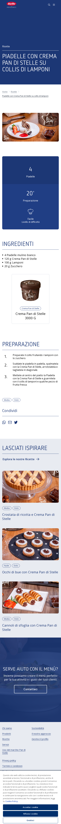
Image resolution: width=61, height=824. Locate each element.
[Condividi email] (10, 422)
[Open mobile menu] (54, 5)
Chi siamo (7, 728)
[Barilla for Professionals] (11, 4)
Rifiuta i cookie (30, 813)
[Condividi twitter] (16, 422)
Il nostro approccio (41, 733)
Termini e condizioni (12, 766)
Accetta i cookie (30, 807)
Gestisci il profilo (40, 739)
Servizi (5, 744)
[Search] (49, 5)
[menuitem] (7, 728)
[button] (21, 459)
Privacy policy (9, 760)
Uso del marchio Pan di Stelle (13, 751)
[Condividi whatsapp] (4, 422)
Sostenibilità (38, 728)
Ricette (6, 739)
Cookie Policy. (11, 801)
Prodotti (6, 733)
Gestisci (30, 820)
